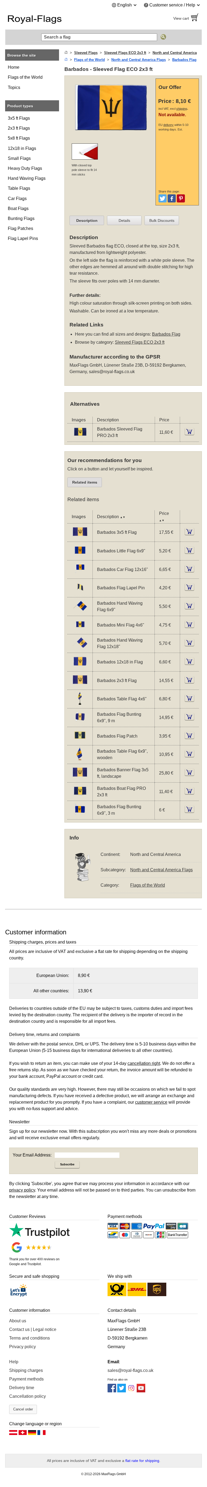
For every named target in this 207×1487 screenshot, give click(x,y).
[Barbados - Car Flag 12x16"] (80, 575)
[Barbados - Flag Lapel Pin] (80, 593)
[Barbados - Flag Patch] (80, 741)
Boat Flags (18, 208)
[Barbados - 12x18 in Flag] (80, 668)
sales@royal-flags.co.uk (112, 371)
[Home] (66, 53)
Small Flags (19, 158)
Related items (84, 482)
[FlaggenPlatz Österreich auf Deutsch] (13, 1434)
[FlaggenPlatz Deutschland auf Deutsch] (32, 1434)
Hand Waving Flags (27, 178)
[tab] (87, 220)
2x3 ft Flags (19, 128)
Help (13, 1361)
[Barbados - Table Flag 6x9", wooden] (80, 760)
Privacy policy (22, 1346)
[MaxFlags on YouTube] (141, 1391)
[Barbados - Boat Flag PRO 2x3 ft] (80, 797)
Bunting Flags (21, 218)
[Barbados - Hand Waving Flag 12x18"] (80, 649)
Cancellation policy (27, 1396)
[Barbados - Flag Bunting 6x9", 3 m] (80, 816)
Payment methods (26, 1379)
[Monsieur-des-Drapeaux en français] (41, 1434)
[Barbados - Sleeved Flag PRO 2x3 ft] (80, 438)
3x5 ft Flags (19, 118)
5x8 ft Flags (19, 138)
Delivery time (21, 1387)
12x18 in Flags (22, 148)
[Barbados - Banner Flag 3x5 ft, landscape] (80, 779)
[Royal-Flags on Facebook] (112, 1391)
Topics (14, 87)
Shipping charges (26, 1370)
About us (17, 1321)
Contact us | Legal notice (32, 1329)
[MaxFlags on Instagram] (131, 1391)
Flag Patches (20, 228)
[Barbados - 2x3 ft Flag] (80, 686)
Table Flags (19, 188)
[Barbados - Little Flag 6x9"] (80, 557)
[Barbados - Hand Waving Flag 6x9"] (80, 612)
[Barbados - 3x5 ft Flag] (80, 538)
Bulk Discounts (161, 220)
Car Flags (17, 198)
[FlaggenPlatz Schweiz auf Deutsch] (23, 1434)
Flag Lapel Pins (23, 238)
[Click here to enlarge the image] (111, 107)
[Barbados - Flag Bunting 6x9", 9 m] (80, 723)
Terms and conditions (29, 1338)
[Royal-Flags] (52, 18)
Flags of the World (25, 77)
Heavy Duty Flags (25, 168)
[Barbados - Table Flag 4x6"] (80, 705)
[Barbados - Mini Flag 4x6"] (80, 630)
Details (124, 220)
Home (13, 67)
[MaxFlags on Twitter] (121, 1391)
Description (87, 220)
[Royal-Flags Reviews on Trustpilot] (39, 1236)
